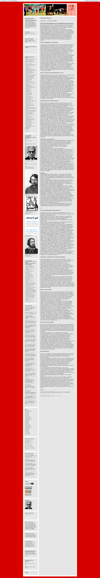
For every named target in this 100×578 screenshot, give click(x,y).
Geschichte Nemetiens (30, 77)
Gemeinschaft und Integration (29, 73)
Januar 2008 (27, 434)
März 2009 (27, 423)
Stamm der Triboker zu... (30, 357)
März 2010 (27, 415)
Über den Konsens (29, 116)
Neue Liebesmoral (29, 100)
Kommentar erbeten (29, 87)
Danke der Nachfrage (29, 454)
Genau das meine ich (29, 472)
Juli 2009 (26, 421)
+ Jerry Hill (27, 300)
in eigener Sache (29, 79)
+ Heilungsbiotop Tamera (29, 282)
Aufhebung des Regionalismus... (28, 391)
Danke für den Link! (28, 463)
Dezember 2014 (28, 410)
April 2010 (27, 414)
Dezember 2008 (28, 425)
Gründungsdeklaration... (29, 363)
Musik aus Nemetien (30, 97)
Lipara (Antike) (28, 96)
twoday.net (4, 0)
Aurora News (29, 443)
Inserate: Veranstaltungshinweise (29, 84)
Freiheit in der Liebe (29, 69)
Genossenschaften (29, 76)
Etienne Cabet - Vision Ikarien (30, 164)
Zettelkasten (28, 127)
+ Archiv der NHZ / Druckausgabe (28, 274)
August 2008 (27, 428)
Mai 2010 (27, 413)
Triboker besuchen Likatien (30, 348)
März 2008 (27, 432)
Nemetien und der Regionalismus (28, 99)
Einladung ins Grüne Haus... (30, 335)
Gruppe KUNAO (29, 78)
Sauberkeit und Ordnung (30, 110)
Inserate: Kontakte (29, 81)
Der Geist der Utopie (30, 65)
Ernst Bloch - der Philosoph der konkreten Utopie (30, 160)
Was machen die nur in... (29, 320)
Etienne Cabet (28, 68)
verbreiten (27, 459)
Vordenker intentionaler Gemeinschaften (29, 120)
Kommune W (28, 88)
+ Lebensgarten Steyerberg (30, 287)
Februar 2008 (27, 433)
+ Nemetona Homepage (29, 296)
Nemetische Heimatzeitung (30, 19)
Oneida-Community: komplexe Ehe (29, 236)
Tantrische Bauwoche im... (30, 400)
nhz (8, 0)
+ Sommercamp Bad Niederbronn (29, 272)
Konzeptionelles (29, 92)
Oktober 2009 (27, 418)
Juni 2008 (27, 430)
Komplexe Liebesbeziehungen (28, 90)
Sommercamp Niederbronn (31, 111)
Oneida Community (29, 102)
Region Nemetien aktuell (30, 107)
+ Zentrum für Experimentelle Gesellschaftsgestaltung (30, 284)
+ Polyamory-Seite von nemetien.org (29, 270)
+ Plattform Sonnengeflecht (30, 290)
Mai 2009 (27, 422)
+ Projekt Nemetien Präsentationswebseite (29, 266)
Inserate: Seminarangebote (31, 82)
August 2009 (27, 420)
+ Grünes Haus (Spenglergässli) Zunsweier (30, 294)
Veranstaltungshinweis (30, 118)
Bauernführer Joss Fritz (29, 563)
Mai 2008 (27, 431)
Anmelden (86, 0)
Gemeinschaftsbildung (30, 75)
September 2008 (28, 427)
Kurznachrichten (29, 94)
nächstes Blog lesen (93, 0)
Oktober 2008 (27, 426)
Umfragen (28, 117)
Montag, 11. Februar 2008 (48, 21)
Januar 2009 (27, 424)
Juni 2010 (27, 412)
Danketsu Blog (29, 445)
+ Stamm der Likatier (29, 275)
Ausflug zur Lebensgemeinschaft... (29, 379)
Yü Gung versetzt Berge (30, 126)
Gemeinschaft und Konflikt (31, 74)
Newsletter (28, 101)
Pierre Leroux (28, 103)
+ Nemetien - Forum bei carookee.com (29, 279)
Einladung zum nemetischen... (30, 324)
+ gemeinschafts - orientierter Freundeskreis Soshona (30, 292)
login (26, 34)
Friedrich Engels (29, 71)
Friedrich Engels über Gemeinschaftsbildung (29, 168)
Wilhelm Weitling (29, 125)
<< (98, 0)
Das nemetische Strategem (31, 64)
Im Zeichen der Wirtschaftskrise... (28, 385)
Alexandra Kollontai (29, 60)
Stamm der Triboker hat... (30, 353)
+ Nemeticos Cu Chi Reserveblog (29, 277)
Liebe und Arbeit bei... (29, 315)
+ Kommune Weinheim (29, 301)
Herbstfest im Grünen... (29, 368)
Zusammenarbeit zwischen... (30, 395)
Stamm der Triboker (29, 112)
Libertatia (27, 95)
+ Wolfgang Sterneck (29, 299)
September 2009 (28, 419)
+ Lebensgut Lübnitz (29, 288)
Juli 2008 (26, 429)
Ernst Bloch (28, 67)
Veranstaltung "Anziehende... (30, 373)
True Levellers (28, 115)
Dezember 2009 (28, 417)
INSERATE (28, 80)
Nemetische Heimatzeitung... (30, 307)
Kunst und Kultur (29, 93)
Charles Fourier (29, 63)
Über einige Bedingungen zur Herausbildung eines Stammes (56, 23)
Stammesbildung (13, 0)
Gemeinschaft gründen (30, 72)
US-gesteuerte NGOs (29, 467)
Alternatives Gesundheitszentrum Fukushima (29, 441)
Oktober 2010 (27, 411)
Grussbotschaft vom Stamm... (30, 339)
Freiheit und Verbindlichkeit (31, 70)
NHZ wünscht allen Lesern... (30, 344)
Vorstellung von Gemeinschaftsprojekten (29, 122)
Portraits (27, 128)
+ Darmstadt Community (29, 295)
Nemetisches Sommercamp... (30, 329)
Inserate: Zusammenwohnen (28, 86)
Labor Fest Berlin (30, 446)
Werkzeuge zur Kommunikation (28, 124)
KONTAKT (28, 91)
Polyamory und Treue (30, 104)
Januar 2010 (27, 416)
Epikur (27, 66)
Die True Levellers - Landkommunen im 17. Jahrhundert (29, 213)
